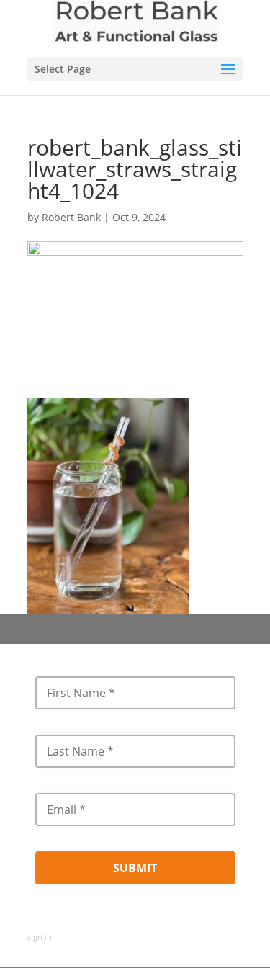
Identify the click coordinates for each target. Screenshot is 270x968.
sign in (39, 936)
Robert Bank (71, 217)
